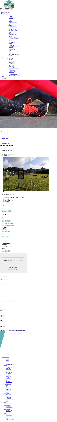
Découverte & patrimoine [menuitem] (7, 384)
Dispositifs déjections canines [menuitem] (10, 375)
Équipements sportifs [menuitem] (9, 407)
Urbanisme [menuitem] (5, 417)
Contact (3, 76)
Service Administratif (12, 65)
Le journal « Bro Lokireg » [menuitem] (9, 367)
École (10, 50)
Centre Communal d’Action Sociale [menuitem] (11, 412)
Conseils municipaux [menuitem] (9, 404)
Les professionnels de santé (13, 19)
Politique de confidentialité (18, 330)
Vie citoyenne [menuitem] (6, 413)
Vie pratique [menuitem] (5, 365)
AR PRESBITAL (11, 63)
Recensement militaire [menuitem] (9, 415)
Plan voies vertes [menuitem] (8, 371)
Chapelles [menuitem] (7, 387)
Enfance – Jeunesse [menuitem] (6, 393)
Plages (10, 40)
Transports (10, 21)
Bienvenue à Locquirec (5, 12)
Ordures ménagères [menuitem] (8, 376)
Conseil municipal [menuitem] (6, 403)
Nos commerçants (11, 17)
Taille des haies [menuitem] (8, 378)
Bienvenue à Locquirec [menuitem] (5, 357)
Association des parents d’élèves (13, 54)
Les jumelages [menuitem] (8, 368)
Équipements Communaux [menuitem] (7, 405)
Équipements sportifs (12, 62)
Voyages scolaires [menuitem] (8, 398)
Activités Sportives (12, 52)
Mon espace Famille (12, 49)
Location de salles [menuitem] (8, 406)
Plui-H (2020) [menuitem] (8, 418)
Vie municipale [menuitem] (4, 402)
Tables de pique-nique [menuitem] (9, 372)
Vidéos (10, 56)
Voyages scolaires (11, 53)
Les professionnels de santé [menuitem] (9, 364)
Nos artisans (11, 18)
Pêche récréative (11, 36)
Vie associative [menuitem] (8, 383)
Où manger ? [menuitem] (7, 359)
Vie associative (11, 39)
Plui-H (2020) (11, 73)
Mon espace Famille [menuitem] (8, 394)
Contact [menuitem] (3, 420)
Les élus (10, 59)
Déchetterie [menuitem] (7, 377)
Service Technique (11, 67)
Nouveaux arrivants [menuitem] (8, 369)
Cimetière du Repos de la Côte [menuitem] (10, 408)
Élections (10, 69)
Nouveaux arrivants (12, 24)
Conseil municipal (10, 58)
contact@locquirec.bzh (3, 321)
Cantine (10, 51)
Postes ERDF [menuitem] (8, 391)
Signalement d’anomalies (12, 34)
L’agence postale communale (13, 22)
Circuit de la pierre (11, 44)
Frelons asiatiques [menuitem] (8, 373)
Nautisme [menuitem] (7, 380)
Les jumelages (11, 23)
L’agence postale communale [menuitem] (10, 366)
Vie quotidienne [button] (4, 13)
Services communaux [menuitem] (7, 409)
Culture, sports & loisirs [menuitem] (7, 379)
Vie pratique (9, 20)
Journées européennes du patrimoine (14, 46)
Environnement (9, 25)
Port (9, 41)
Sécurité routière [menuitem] (8, 416)
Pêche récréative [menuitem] (8, 381)
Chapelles (10, 43)
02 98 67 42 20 (2, 316)
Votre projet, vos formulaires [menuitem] (10, 419)
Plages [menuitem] (7, 385)
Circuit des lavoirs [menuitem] (8, 390)
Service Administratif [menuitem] (9, 410)
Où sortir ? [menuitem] (7, 360)
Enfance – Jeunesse (10, 48)
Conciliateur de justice (12, 71)
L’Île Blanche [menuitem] (8, 392)
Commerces (9, 14)
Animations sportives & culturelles (14, 38)
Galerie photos (9, 55)
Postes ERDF (11, 47)
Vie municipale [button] (4, 57)
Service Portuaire (11, 66)
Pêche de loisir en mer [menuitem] (9, 382)
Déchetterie (10, 32)
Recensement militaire (12, 70)
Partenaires (23, 330)
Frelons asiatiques (11, 28)
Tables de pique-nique (12, 27)
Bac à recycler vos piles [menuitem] (9, 374)
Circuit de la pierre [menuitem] (8, 389)
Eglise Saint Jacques (12, 42)
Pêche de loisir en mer (12, 37)
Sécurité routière (11, 72)
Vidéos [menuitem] (7, 401)
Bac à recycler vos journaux (13, 30)
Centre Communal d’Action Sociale (14, 68)
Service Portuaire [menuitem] (8, 411)
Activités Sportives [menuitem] (8, 397)
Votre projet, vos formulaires (13, 74)
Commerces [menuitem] (5, 358)
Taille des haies (11, 33)
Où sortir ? (10, 15)
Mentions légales (11, 330)
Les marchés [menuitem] (7, 363)
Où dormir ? (11, 16)
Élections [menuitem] (7, 414)
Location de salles (11, 61)
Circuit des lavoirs (11, 45)
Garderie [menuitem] (7, 396)
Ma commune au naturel (12, 26)
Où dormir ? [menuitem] (7, 361)
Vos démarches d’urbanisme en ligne (14, 75)
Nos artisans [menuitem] (7, 362)
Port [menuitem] (6, 386)
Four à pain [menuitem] (7, 388)
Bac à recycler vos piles (12, 29)
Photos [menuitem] (7, 400)
